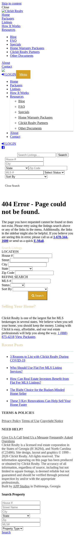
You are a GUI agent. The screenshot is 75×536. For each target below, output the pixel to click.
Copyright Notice (51, 421)
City (4, 264)
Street (5, 260)
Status (6, 285)
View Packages (25, 337)
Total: (11, 151)
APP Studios (21, 486)
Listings (7, 22)
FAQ (13, 40)
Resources (8, 30)
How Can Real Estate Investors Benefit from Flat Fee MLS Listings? (39, 380)
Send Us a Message (36, 437)
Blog (13, 37)
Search (39, 295)
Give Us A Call (12, 437)
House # (7, 255)
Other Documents (21, 55)
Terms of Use (30, 421)
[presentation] (37, 11)
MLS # (6, 281)
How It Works (11, 26)
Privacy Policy (11, 421)
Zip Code (8, 272)
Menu (23, 74)
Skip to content (11, 3)
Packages (8, 18)
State (5, 268)
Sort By (7, 289)
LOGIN (10, 74)
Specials (15, 44)
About (6, 62)
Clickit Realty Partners (25, 52)
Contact (7, 66)
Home (6, 14)
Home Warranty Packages (27, 48)
